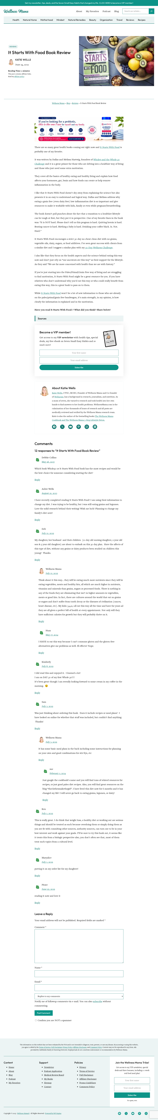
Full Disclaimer (56, 1047)
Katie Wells (57, 393)
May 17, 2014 (52, 634)
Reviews (13, 47)
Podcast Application (53, 1071)
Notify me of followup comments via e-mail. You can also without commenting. (73, 1003)
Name (38, 967)
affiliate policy (19, 76)
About (11, 1071)
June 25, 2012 (48, 889)
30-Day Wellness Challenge (99, 247)
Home (11, 1067)
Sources (42, 318)
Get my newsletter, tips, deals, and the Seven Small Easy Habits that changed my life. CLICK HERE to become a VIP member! (79, 3)
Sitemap (47, 1082)
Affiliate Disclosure (80, 1047)
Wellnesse (58, 396)
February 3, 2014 (58, 773)
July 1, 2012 (47, 813)
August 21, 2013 (49, 493)
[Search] (151, 11)
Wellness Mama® (23, 1113)
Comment (40, 927)
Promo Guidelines (87, 1082)
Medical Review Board (54, 1075)
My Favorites (14, 1082)
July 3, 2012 (47, 706)
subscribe (97, 1001)
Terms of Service (44, 1047)
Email (38, 981)
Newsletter (49, 1067)
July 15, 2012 (48, 533)
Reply (37, 479)
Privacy (82, 1067)
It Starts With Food (110, 147)
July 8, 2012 (47, 666)
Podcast (12, 1079)
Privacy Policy (67, 1047)
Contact (47, 1086)
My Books (48, 1079)
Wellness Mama (58, 103)
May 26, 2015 (48, 461)
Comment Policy (96, 1047)
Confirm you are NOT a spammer (54, 1020)
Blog (68, 103)
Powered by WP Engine (53, 1113)
